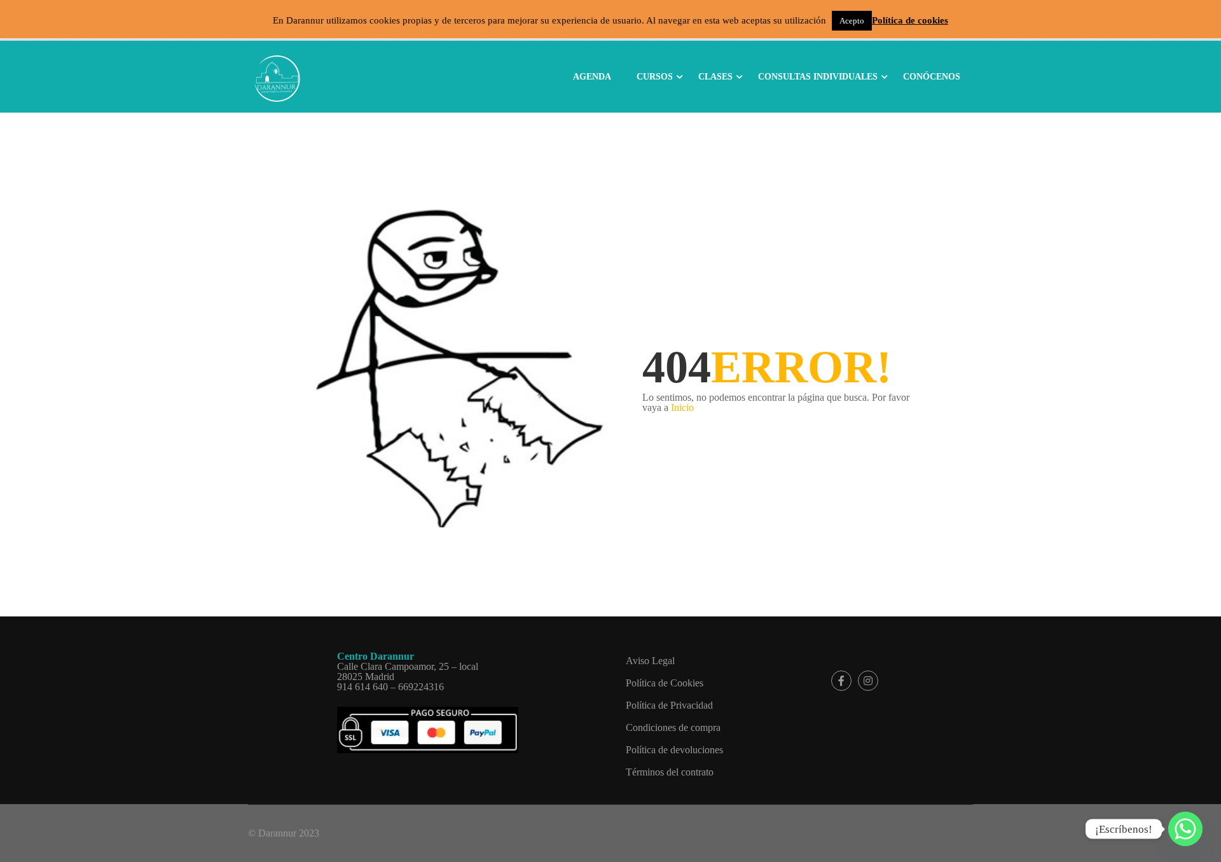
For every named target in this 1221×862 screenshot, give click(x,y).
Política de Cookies (664, 683)
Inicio (682, 407)
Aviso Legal (650, 660)
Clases (715, 76)
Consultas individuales (818, 76)
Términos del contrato (670, 772)
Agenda (592, 76)
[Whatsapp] (1185, 829)
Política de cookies (910, 20)
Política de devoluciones (674, 749)
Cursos (655, 76)
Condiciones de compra (673, 727)
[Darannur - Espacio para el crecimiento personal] (276, 75)
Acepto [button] (851, 20)
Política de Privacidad (669, 705)
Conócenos (931, 76)
